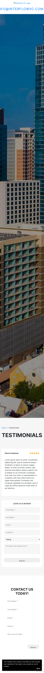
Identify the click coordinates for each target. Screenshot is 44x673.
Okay (38, 668)
